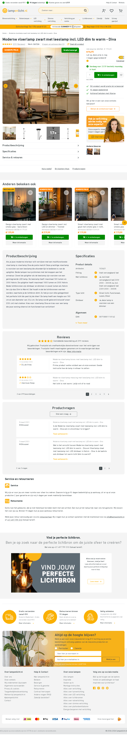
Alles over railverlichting (74, 701)
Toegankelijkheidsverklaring (16, 692)
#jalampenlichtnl (11, 698)
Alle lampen (68, 677)
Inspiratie (67, 680)
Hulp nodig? (47, 169)
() (19, 44)
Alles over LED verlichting (74, 695)
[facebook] (94, 688)
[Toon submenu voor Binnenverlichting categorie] (16, 18)
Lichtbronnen (87, 19)
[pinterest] (103, 688)
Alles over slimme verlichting (76, 704)
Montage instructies (72, 686)
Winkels (122, 3)
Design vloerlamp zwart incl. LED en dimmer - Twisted (54, 226)
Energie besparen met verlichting (77, 710)
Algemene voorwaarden (14, 686)
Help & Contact (111, 3)
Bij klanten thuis (62, 169)
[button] (63, 27)
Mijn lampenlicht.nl (41, 677)
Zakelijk (99, 19)
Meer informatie (74, 352)
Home (4, 33)
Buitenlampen (24, 19)
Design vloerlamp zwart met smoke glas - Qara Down (18, 226)
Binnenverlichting (8, 19)
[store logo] (14, 10)
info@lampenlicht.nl (115, 517)
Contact (7, 701)
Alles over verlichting (72, 689)
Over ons (8, 677)
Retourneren (39, 689)
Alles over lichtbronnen (73, 698)
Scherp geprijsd (115, 20)
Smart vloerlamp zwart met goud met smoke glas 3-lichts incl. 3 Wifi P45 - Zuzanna (91, 226)
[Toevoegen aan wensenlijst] (121, 75)
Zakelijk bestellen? (41, 698)
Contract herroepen (42, 692)
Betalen (37, 680)
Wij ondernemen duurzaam (15, 683)
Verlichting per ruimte (69, 20)
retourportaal (46, 517)
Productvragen (78, 169)
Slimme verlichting (51, 20)
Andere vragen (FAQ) (42, 695)
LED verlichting (37, 20)
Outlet (107, 19)
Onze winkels (10, 680)
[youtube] (107, 688)
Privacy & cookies (11, 689)
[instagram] (98, 688)
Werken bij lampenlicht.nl (14, 695)
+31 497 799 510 (14, 520)
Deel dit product (77, 44)
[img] (40, 86)
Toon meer (82, 323)
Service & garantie (41, 686)
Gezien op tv (69, 683)
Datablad (120, 61)
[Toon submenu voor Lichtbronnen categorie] (93, 18)
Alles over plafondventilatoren (76, 707)
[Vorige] (5, 86)
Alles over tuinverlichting (74, 692)
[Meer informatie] (85, 27)
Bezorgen (38, 683)
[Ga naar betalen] (76, 86)
